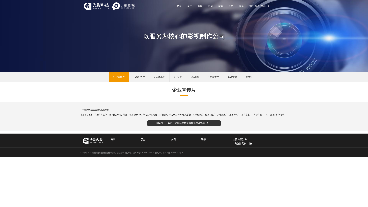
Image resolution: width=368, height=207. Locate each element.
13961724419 (261, 6)
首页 (179, 6)
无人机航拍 (159, 76)
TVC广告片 (139, 76)
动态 (231, 6)
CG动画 (195, 76)
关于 (189, 6)
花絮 (220, 6)
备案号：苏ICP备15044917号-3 (139, 152)
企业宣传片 (119, 76)
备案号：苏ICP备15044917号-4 (169, 152)
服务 (200, 6)
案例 (210, 6)
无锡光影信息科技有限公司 (104, 152)
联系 (241, 6)
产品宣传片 (213, 76)
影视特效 (232, 76)
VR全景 (178, 76)
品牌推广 (250, 76)
